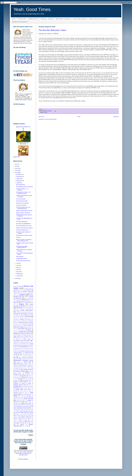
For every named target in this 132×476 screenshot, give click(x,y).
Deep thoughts (24, 314)
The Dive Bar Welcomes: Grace (52, 30)
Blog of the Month (25, 302)
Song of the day (28, 398)
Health (20, 337)
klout (22, 352)
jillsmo (26, 450)
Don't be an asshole (18, 318)
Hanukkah (19, 334)
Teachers (29, 403)
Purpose (15, 380)
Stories (23, 401)
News (21, 365)
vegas (20, 421)
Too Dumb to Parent (24, 417)
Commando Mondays (26, 311)
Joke (18, 351)
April (17, 269)
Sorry (18, 400)
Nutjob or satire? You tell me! (23, 212)
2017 (16, 164)
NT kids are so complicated (26, 366)
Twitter (20, 419)
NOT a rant (27, 365)
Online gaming (19, 256)
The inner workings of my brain (23, 407)
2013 (16, 168)
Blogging (21, 304)
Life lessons (25, 354)
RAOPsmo (29, 381)
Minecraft (29, 358)
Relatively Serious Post (19, 384)
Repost (29, 384)
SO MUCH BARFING (28, 397)
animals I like (16, 293)
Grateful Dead (23, 331)
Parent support (17, 372)
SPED (23, 400)
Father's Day (18, 324)
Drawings (22, 319)
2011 (16, 172)
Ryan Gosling (23, 386)
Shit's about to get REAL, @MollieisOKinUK (22, 247)
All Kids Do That (29, 290)
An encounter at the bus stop (23, 260)
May (17, 267)
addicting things (27, 288)
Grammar (15, 331)
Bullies (14, 308)
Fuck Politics (21, 328)
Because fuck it (16, 299)
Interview (20, 349)
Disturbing (22, 316)
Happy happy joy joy (27, 334)
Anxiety (16, 295)
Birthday (19, 301)
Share (40, 109)
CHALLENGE (16, 310)
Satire (19, 387)
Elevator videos (16, 320)
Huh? (28, 340)
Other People (24, 369)
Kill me (16, 352)
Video (25, 421)
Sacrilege (30, 386)
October (18, 178)
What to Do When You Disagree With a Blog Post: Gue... (24, 240)
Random (15, 381)
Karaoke (22, 351)
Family (20, 322)
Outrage (30, 371)
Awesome (18, 298)
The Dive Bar (22, 18)
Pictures (23, 377)
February (18, 273)
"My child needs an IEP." (22, 201)
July (17, 263)
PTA (30, 378)
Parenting (27, 372)
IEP (16, 349)
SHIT (26, 392)
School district (27, 389)
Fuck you (29, 328)
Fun (14, 330)
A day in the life (16, 286)
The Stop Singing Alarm (22, 221)
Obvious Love (26, 368)
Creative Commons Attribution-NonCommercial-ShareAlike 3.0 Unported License (24, 453)
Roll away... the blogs (47, 18)
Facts (16, 322)
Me (14, 357)
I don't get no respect (21, 205)
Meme (24, 357)
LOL (31, 354)
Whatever (22, 424)
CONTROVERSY (24, 313)
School (17, 389)
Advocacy (21, 289)
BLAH (24, 301)
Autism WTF (24, 296)
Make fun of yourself (21, 355)
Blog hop (15, 302)
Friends (15, 328)
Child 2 (31, 310)
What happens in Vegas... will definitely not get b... (23, 193)
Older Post (116, 116)
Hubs (22, 340)
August (18, 182)
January (18, 275)
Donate (27, 318)
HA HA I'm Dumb (26, 333)
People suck (30, 375)
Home (13, 18)
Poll (14, 378)
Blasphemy (29, 301)
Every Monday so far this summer (24, 235)
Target (22, 403)
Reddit (29, 383)
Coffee (18, 311)
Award (31, 296)
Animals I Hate (27, 291)
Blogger (26, 459)
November (19, 176)
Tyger (26, 419)
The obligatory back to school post (24, 186)
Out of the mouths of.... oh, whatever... (22, 189)
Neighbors (15, 365)
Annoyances (30, 293)
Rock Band (16, 386)
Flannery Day (18, 325)
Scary (32, 387)
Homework (16, 340)
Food (24, 325)
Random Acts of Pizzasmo (19, 21)
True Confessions (28, 418)
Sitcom (22, 395)
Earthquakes (29, 319)
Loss (14, 355)
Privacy (25, 378)
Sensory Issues (23, 390)
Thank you (22, 404)
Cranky (16, 314)
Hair (14, 334)
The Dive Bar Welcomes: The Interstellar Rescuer (23, 208)
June (17, 265)
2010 (16, 278)
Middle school (22, 358)
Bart (30, 298)
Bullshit (20, 308)
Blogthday (23, 305)
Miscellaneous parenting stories (23, 360)
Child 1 (23, 310)
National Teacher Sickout (25, 363)
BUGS (30, 307)
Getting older (21, 330)
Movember (19, 362)
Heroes (31, 337)
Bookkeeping (16, 307)
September (19, 180)
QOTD (20, 380)
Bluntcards (29, 305)
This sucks (21, 415)
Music (25, 362)
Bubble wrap (25, 307)
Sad (14, 388)
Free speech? (29, 327)
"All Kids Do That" (33, 18)
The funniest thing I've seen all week (21, 406)
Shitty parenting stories (26, 394)
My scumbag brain (20, 184)
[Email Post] (55, 110)
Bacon (26, 298)
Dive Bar (45, 112)
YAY (28, 425)
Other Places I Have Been (63, 18)
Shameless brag (17, 392)
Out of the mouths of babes (23, 370)
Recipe (23, 383)
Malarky (30, 355)
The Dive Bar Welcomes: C (22, 230)
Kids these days (29, 351)
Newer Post (41, 116)
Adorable (15, 289)
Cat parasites (28, 308)
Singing (15, 395)
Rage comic (28, 380)
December (19, 174)
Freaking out (21, 327)
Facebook (31, 320)
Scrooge (15, 390)
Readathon (15, 383)
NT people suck (17, 368)
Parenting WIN (23, 375)
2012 (16, 170)
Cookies (31, 313)
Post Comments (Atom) (50, 119)
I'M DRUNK (23, 346)
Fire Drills (31, 324)
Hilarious (17, 339)
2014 (16, 166)
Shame (30, 390)
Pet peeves (17, 377)
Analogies (18, 291)
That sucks (29, 404)
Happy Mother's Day (18, 336)
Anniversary (23, 293)
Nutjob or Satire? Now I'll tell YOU (24, 210)
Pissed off (30, 377)
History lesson (27, 339)
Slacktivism (29, 395)
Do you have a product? (80, 18)
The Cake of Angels (21, 199)
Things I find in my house (26, 412)
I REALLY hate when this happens (24, 228)
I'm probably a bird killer (28, 348)
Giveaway (28, 330)
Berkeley (24, 299)
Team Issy (15, 404)
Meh (20, 357)
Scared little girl (26, 387)
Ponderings (19, 378)
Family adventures (29, 322)
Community (15, 313)
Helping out (25, 337)
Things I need (19, 414)
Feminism (25, 324)
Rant (22, 381)
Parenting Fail (17, 374)
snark (20, 397)
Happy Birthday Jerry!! (21, 258)
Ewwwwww (24, 320)
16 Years (18, 237)
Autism (22, 295)
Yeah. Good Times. (32, 9)
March (18, 271)
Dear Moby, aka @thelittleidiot (23, 223)
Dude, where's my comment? (97, 18)
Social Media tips (18, 398)
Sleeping (15, 397)
